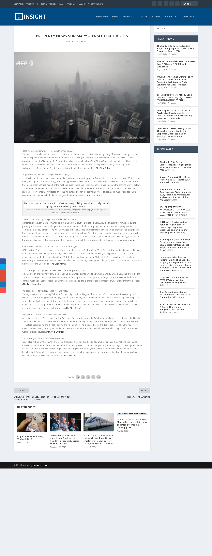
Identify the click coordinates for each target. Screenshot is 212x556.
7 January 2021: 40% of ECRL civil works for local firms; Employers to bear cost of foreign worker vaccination (99, 439)
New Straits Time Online (90, 195)
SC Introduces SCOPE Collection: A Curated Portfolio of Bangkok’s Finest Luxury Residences (176, 308)
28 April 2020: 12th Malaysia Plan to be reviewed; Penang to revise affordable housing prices (132, 423)
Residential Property (46, 3)
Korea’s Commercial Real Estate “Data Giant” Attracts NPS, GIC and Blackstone (176, 64)
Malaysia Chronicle (55, 331)
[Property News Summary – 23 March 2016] (32, 422)
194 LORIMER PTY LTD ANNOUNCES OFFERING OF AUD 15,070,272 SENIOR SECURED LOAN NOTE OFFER (175, 97)
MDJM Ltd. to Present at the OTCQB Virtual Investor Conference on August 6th (174, 280)
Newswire (102, 16)
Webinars (71, 3)
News (115, 16)
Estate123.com (40, 465)
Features (128, 16)
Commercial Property (24, 3)
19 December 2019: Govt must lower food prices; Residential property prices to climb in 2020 (64, 439)
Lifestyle (188, 16)
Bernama (131, 240)
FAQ (61, 3)
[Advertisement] (86, 511)
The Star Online (103, 168)
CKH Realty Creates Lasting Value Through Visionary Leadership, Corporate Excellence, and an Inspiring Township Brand (174, 132)
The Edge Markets (58, 263)
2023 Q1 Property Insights (91, 3)
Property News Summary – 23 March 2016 (31, 437)
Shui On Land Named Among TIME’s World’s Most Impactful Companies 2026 (175, 295)
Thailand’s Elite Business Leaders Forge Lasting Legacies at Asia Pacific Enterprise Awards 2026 (175, 48)
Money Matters (150, 16)
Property (170, 16)
